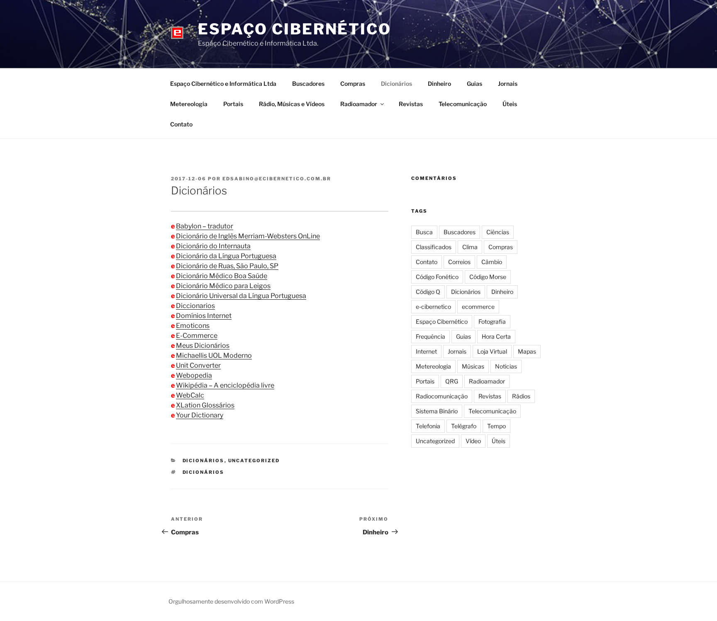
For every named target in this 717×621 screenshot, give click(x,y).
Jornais (507, 83)
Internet (426, 351)
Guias (474, 83)
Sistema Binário (437, 411)
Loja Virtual (492, 351)
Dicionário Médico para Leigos (223, 286)
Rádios (521, 396)
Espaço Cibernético (294, 29)
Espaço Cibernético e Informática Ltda (223, 83)
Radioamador (358, 103)
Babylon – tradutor (204, 226)
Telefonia (428, 425)
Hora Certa (496, 336)
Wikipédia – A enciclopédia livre (225, 385)
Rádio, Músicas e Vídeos (291, 103)
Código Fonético (437, 276)
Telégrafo (463, 425)
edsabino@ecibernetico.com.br (276, 179)
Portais (233, 103)
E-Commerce (196, 336)
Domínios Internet (204, 316)
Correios (459, 261)
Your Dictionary (199, 415)
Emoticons (193, 326)
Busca (424, 231)
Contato (181, 124)
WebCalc (190, 395)
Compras (352, 83)
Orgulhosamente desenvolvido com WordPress (231, 601)
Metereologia (188, 103)
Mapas (527, 351)
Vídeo (473, 440)
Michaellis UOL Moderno (214, 355)
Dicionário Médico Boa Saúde (221, 276)
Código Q (428, 291)
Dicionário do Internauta (213, 246)
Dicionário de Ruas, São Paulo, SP (227, 266)
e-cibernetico (433, 306)
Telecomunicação (463, 103)
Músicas (473, 366)
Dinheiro (439, 83)
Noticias (506, 366)
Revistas (411, 103)
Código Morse (487, 276)
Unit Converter (198, 365)
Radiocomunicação (442, 396)
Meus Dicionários (202, 345)
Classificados (433, 246)
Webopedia (194, 375)
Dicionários (396, 83)
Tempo (496, 425)
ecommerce (478, 306)
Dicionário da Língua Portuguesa (226, 256)
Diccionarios (195, 306)
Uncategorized (254, 460)
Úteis (509, 103)
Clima (470, 246)
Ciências (497, 231)
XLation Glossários (205, 405)
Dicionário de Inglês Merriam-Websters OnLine (248, 236)
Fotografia (492, 321)
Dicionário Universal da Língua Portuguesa (241, 296)
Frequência (430, 336)
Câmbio (491, 261)
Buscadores (308, 83)
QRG (451, 381)
